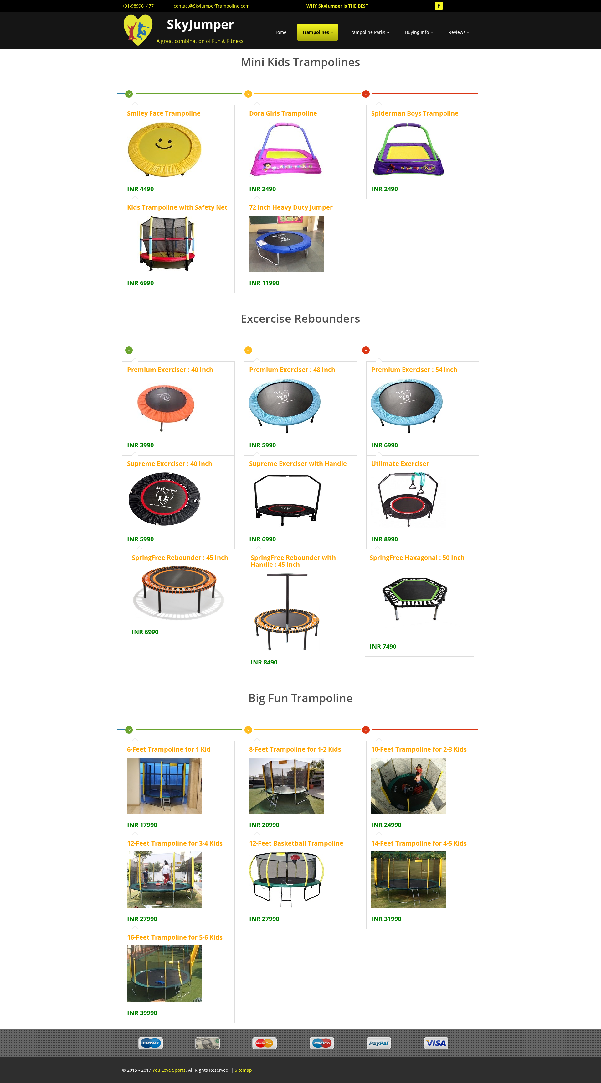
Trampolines (316, 32)
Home (280, 32)
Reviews (458, 32)
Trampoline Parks (368, 32)
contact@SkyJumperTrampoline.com (211, 6)
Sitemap (243, 1070)
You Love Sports (169, 1070)
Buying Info (417, 32)
